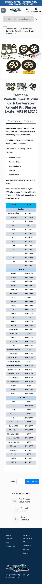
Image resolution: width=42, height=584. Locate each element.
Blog (8, 543)
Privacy (26, 553)
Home (5, 26)
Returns (26, 549)
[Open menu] (3, 10)
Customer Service (27, 540)
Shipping (28, 121)
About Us (9, 539)
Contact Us (10, 546)
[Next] (39, 87)
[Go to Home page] (16, 10)
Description (14, 121)
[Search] (36, 19)
